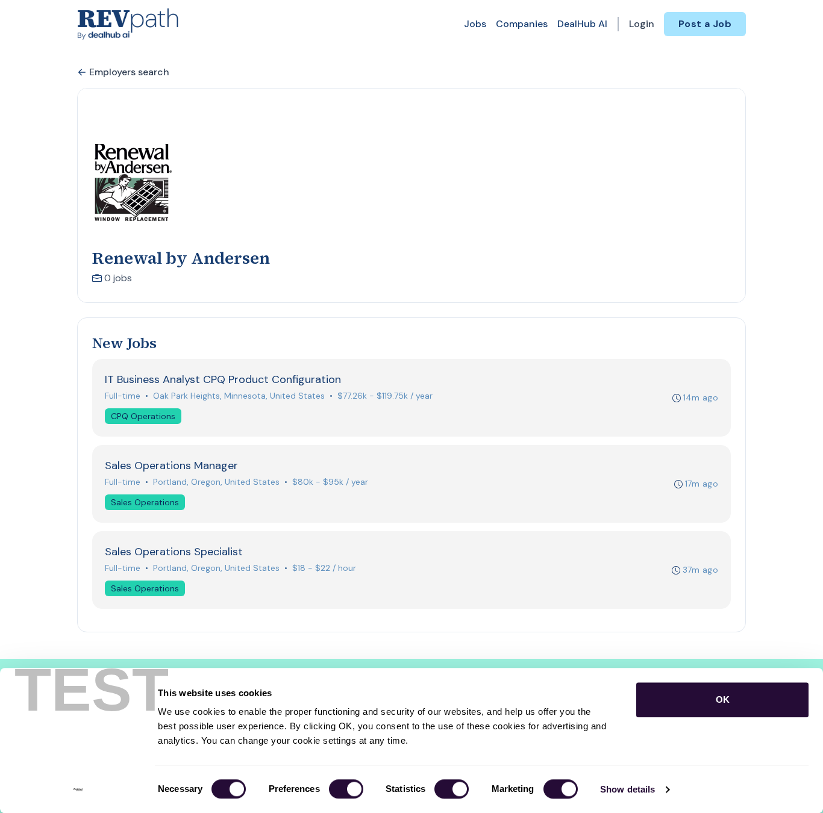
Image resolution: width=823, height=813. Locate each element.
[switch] (346, 789)
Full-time (122, 395)
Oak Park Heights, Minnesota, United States (239, 395)
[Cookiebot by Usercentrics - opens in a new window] (78, 789)
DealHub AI (582, 23)
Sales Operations (145, 502)
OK (723, 699)
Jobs (475, 23)
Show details (627, 789)
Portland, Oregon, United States (216, 481)
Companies (522, 23)
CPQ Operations (143, 416)
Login (641, 23)
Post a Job (704, 23)
